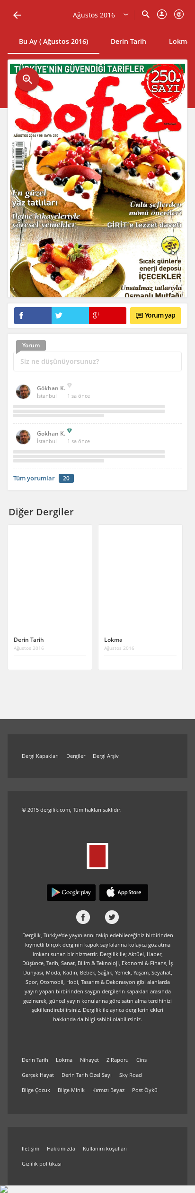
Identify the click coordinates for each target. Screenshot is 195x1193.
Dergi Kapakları (40, 755)
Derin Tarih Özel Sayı (87, 1074)
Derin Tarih (128, 41)
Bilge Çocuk (36, 1089)
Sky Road (130, 1074)
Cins (141, 1059)
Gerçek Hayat (38, 1074)
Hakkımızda (61, 1148)
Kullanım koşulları (105, 1148)
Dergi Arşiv (106, 755)
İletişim (30, 1148)
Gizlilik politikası (42, 1163)
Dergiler (75, 755)
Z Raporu (117, 1059)
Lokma (64, 1059)
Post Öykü (145, 1089)
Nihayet (89, 1059)
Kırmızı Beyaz (108, 1089)
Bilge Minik (71, 1089)
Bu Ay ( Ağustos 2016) (53, 41)
